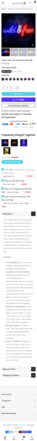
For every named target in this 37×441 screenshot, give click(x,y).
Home (3, 9)
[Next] (33, 31)
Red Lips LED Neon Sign (14, 181)
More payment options (18, 105)
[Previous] (4, 31)
